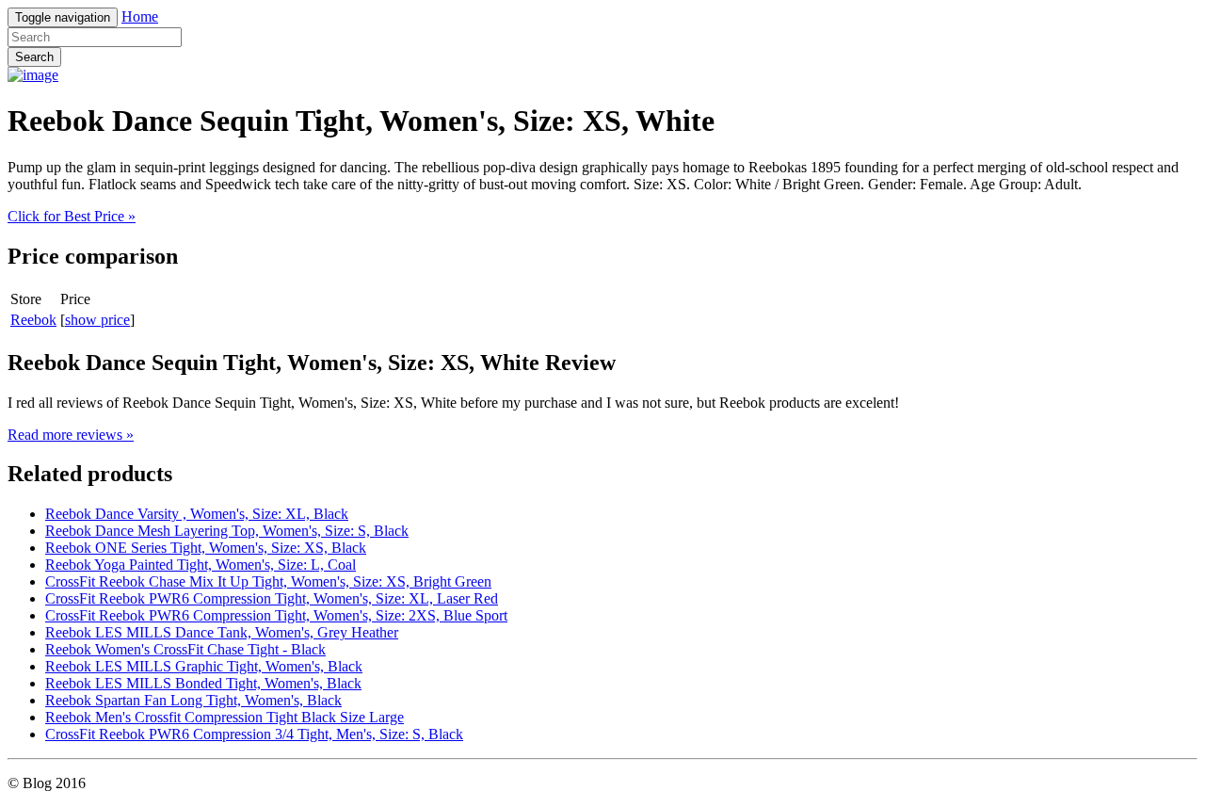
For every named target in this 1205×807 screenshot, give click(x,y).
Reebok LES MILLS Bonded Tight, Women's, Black (203, 683)
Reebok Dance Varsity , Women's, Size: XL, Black (196, 514)
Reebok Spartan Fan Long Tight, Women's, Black (193, 700)
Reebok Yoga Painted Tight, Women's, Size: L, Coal (200, 565)
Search (34, 57)
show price (97, 320)
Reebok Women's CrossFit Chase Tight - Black (185, 649)
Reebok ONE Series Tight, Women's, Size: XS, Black (205, 548)
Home (139, 16)
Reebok (33, 320)
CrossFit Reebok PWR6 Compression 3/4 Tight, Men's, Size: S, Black (254, 734)
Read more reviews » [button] (71, 435)
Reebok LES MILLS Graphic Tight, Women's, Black (203, 666)
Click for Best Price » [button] (72, 216)
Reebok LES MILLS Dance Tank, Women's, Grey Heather (221, 632)
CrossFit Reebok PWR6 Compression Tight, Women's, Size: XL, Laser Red (271, 598)
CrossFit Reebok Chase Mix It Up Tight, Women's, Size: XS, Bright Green (268, 581)
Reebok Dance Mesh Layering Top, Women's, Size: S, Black (227, 531)
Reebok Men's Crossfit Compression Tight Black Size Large (224, 717)
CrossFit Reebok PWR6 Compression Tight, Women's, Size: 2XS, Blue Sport (276, 615)
